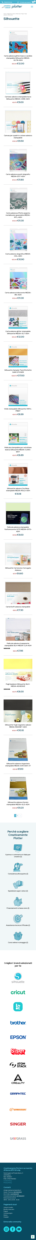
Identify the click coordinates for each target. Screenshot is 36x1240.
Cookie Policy (8, 1181)
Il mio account (25, 2)
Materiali (9, 13)
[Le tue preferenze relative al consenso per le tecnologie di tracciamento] (33, 1237)
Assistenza (8, 2)
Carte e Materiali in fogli (18, 13)
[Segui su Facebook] (12, 1229)
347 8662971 (20, 1196)
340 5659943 (17, 1192)
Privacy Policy (8, 1182)
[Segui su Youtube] (19, 1229)
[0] (33, 2)
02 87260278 (14, 1194)
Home (5, 13)
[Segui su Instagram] (6, 1229)
